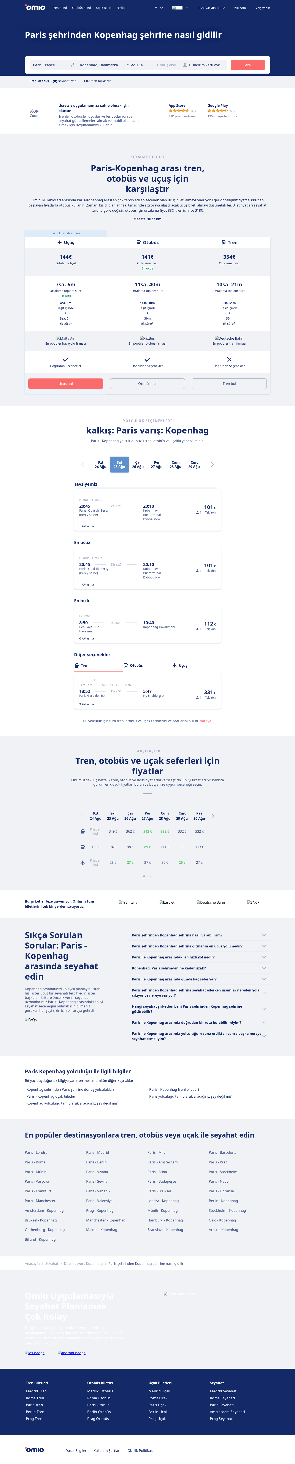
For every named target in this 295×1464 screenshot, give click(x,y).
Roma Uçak (158, 1398)
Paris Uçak (158, 1405)
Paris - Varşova (37, 1181)
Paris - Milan (158, 1152)
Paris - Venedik (98, 1191)
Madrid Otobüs (100, 1391)
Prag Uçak (157, 1418)
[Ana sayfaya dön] (38, 7)
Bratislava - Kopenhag (165, 1229)
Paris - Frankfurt (38, 1191)
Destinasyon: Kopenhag (83, 1263)
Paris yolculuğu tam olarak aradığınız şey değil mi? (190, 1096)
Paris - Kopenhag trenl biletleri (174, 1089)
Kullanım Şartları (107, 1450)
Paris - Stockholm (223, 1171)
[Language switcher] (180, 7)
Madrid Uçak (159, 1391)
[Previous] (81, 815)
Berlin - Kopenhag (223, 1200)
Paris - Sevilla (96, 1181)
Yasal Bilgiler (76, 1450)
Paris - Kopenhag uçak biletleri (51, 1096)
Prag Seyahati (221, 1418)
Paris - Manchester (40, 1200)
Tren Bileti (59, 8)
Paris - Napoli (219, 1181)
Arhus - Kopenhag (223, 1229)
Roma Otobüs (99, 1398)
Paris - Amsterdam (163, 1162)
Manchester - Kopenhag (105, 1220)
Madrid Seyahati (224, 1391)
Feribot (121, 8)
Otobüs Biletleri (100, 1382)
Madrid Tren (36, 1391)
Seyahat (51, 1263)
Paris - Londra (36, 1152)
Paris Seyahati (222, 1405)
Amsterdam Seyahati (227, 1411)
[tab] (98, 665)
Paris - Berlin (96, 1162)
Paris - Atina (157, 1171)
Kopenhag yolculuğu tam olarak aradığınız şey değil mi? (72, 1103)
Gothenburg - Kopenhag (45, 1229)
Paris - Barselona (222, 1152)
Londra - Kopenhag (163, 1200)
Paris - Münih (35, 1171)
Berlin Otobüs (99, 1411)
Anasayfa (32, 1263)
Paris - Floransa (221, 1191)
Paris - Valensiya (99, 1200)
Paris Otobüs (98, 1405)
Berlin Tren (35, 1411)
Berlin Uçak (158, 1411)
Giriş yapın (262, 8)
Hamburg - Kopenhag (165, 1220)
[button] (138, 65)
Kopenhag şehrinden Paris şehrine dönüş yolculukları (70, 1089)
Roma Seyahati (222, 1398)
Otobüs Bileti (81, 8)
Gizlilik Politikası (140, 1450)
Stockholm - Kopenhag (227, 1210)
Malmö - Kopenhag (101, 1229)
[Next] (212, 464)
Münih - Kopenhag (163, 1210)
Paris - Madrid (97, 1152)
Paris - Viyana (97, 1171)
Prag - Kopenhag (100, 1210)
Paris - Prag (218, 1162)
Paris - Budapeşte (162, 1181)
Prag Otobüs (98, 1418)
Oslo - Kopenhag (222, 1220)
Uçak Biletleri (160, 1382)
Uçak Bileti (103, 8)
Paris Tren (34, 1405)
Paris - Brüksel (159, 1191)
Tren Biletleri (37, 1382)
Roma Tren (35, 1398)
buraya (205, 721)
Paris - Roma (35, 1162)
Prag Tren (34, 1418)
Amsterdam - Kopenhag (44, 1210)
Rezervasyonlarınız (211, 7)
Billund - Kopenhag (40, 1239)
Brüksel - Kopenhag (41, 1220)
